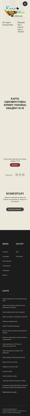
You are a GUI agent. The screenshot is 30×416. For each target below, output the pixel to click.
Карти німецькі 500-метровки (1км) (13, 357)
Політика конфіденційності (9, 409)
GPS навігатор (6, 261)
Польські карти (7, 371)
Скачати (14, 165)
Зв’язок (4, 275)
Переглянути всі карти (9, 392)
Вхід (17, 252)
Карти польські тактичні (9, 362)
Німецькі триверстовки (9, 321)
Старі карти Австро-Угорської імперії (14, 381)
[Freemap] (15, 11)
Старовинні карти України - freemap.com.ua (14, 411)
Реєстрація (19, 256)
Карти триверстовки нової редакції (13, 312)
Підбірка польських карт (10, 367)
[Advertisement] (15, 53)
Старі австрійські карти (9, 376)
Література (5, 270)
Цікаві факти (6, 266)
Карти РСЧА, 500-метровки (10, 326)
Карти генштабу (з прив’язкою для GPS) (14, 317)
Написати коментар (14, 209)
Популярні (5, 256)
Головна (5, 252)
